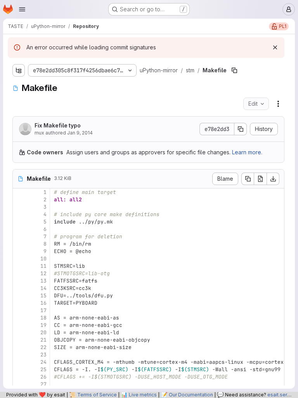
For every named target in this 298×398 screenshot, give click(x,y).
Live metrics (143, 395)
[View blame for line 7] (19, 236)
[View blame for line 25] (19, 369)
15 (43, 295)
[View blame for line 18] (19, 317)
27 (43, 384)
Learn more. (247, 152)
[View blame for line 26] (19, 377)
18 (43, 317)
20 (43, 332)
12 (43, 273)
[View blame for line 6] (19, 229)
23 (43, 354)
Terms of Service (97, 395)
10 (43, 258)
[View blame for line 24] (19, 362)
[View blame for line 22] (19, 347)
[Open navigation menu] (22, 9)
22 (43, 347)
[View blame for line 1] (19, 192)
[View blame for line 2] (19, 199)
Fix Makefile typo (58, 125)
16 (43, 303)
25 (43, 369)
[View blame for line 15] (19, 295)
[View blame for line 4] (19, 214)
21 (43, 340)
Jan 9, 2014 (80, 133)
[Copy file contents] (247, 179)
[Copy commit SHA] (240, 129)
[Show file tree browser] (18, 70)
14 (43, 288)
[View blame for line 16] (19, 303)
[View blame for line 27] (19, 384)
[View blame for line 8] (19, 244)
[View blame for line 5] (19, 221)
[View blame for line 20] (19, 332)
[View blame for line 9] (19, 251)
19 (43, 325)
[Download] (273, 179)
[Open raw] (260, 179)
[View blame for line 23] (19, 354)
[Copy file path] (234, 70)
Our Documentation (191, 395)
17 (43, 310)
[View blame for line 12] (19, 273)
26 (43, 377)
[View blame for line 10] (19, 258)
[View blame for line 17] (19, 310)
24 (43, 362)
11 (43, 266)
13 (43, 281)
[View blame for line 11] (19, 266)
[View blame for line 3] (19, 207)
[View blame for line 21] (19, 340)
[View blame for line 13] (19, 281)
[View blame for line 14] (19, 288)
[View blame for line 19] (19, 325)
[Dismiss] (275, 47)
